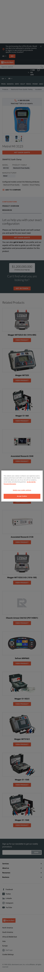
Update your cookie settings (22, 490)
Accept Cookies (22, 496)
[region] (22, 486)
